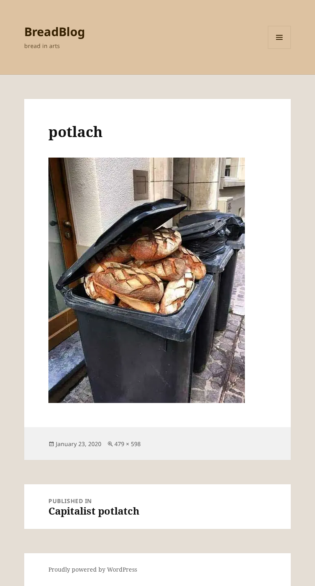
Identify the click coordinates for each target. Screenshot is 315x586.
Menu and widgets (279, 48)
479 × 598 (127, 444)
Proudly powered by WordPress (92, 569)
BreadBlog (54, 31)
